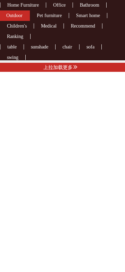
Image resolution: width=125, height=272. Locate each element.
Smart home (88, 15)
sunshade (39, 47)
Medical (49, 26)
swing (12, 57)
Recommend (83, 26)
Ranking (15, 36)
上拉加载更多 (58, 67)
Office (59, 5)
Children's (17, 26)
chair (67, 47)
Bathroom (89, 5)
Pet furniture (49, 15)
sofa (90, 47)
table (12, 47)
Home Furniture (23, 5)
